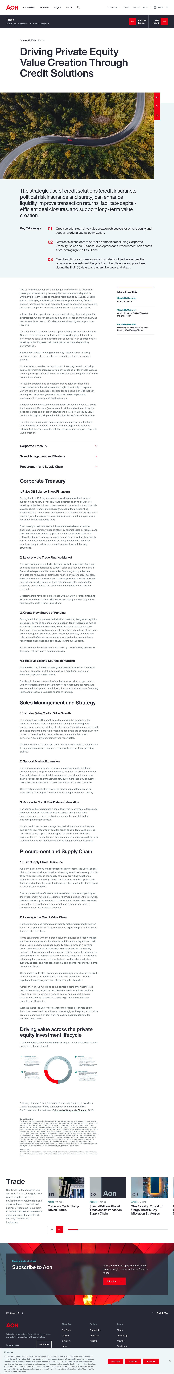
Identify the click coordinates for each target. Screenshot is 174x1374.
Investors (136, 7)
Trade (10, 19)
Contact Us (112, 7)
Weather (121, 1340)
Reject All (133, 1361)
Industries (44, 7)
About (69, 7)
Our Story (66, 1330)
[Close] (170, 1361)
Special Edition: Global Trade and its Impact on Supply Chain (106, 1209)
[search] (78, 7)
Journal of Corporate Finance (70, 1110)
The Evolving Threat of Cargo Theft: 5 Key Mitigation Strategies (146, 1209)
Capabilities (29, 7)
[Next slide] (59, 1229)
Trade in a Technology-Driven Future (63, 1208)
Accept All (151, 1361)
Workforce (122, 1346)
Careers (126, 7)
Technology (123, 1335)
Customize (115, 1361)
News (145, 7)
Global (163, 7)
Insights (57, 7)
